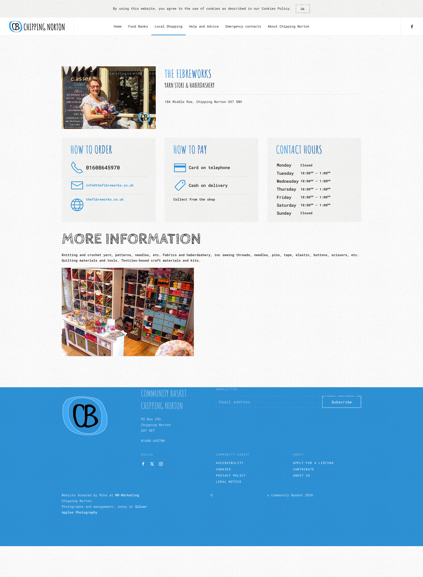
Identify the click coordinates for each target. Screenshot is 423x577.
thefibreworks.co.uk (105, 199)
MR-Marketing (127, 495)
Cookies (223, 469)
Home (118, 26)
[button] (211, 495)
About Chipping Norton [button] (288, 26)
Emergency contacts (243, 26)
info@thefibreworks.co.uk (110, 185)
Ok (303, 9)
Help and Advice (204, 26)
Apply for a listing (313, 463)
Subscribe (342, 402)
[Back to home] (37, 26)
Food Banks (138, 26)
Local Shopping (168, 26)
